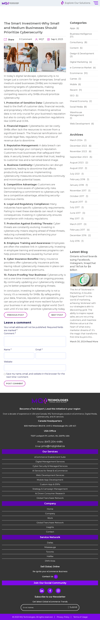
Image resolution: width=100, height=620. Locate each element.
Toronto (50, 552)
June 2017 (75, 213)
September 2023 (79, 157)
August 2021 (76, 168)
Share (11, 39)
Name (8, 349)
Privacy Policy (63, 617)
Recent (74, 90)
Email (39, 349)
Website (8, 361)
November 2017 (78, 190)
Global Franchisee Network (50, 498)
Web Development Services (50, 475)
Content (74, 48)
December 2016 (78, 235)
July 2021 (75, 174)
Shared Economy (79, 101)
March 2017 (76, 224)
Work (50, 518)
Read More (92, 341)
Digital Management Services (50, 461)
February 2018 (77, 179)
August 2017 (76, 202)
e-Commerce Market (81, 67)
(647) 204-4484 (53, 441)
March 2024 (76, 140)
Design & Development (82, 53)
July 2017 (75, 207)
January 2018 (77, 185)
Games (73, 79)
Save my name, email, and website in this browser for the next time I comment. (35, 375)
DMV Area (50, 561)
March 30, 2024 (78, 341)
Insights (50, 527)
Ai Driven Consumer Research (50, 493)
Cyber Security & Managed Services (50, 466)
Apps (72, 28)
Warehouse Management (77, 113)
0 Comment (25, 39)
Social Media (76, 107)
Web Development (80, 123)
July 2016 (75, 241)
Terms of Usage (80, 617)
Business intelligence (81, 34)
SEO (72, 95)
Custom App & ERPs (50, 484)
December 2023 (78, 146)
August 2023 (77, 162)
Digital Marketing (79, 62)
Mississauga (50, 547)
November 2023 (78, 151)
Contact (50, 531)
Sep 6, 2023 (56, 39)
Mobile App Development (50, 480)
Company (50, 513)
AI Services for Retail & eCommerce (50, 470)
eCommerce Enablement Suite (50, 457)
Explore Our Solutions (77, 3)
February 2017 (77, 230)
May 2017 (75, 218)
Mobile (73, 84)
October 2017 (77, 196)
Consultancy (76, 42)
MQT (41, 39)
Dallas (50, 542)
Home (50, 509)
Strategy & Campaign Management (50, 489)
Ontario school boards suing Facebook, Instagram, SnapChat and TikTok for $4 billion (83, 263)
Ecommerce (76, 73)
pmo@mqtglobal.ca (53, 446)
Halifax (50, 556)
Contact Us (47, 576)
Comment (10, 333)
